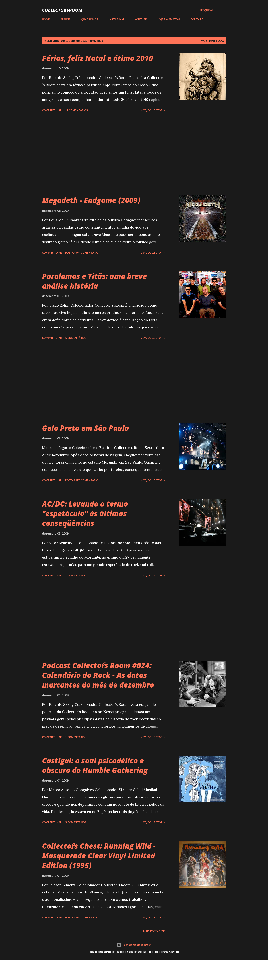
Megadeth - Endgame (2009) (91, 200)
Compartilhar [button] (52, 110)
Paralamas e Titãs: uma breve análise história (94, 281)
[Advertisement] (103, 154)
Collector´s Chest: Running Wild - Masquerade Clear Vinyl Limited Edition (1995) (99, 855)
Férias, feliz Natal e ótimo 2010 (97, 58)
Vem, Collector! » (153, 110)
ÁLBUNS (65, 19)
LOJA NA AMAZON (169, 19)
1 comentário (75, 575)
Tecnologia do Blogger (136, 945)
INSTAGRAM (116, 19)
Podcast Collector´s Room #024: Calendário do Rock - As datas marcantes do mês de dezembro (98, 675)
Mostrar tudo (212, 41)
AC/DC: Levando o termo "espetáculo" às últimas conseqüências (85, 513)
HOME (46, 19)
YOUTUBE (141, 19)
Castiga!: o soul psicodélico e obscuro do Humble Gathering (95, 765)
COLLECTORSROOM (62, 10)
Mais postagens (154, 931)
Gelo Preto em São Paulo (85, 428)
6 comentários (75, 338)
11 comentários (76, 110)
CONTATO (197, 19)
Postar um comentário (81, 252)
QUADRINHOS (89, 19)
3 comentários (75, 822)
